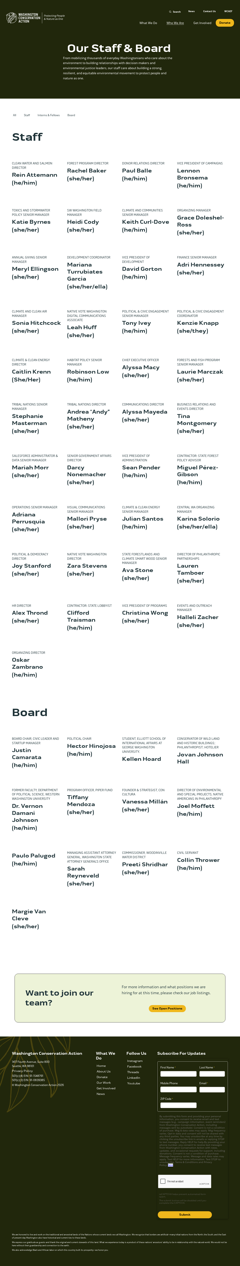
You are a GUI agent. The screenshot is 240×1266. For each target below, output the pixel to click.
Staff (27, 115)
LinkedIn (133, 1077)
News (191, 11)
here (170, 1165)
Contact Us (209, 11)
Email (202, 1083)
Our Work (104, 1082)
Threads (133, 1072)
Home (101, 1066)
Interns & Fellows (49, 115)
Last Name (206, 1067)
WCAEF (228, 11)
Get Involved (106, 1088)
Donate (225, 23)
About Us (104, 1071)
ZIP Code (165, 1099)
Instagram (135, 1061)
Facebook (134, 1066)
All (14, 115)
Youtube (133, 1083)
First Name (167, 1067)
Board (71, 115)
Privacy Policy (22, 1071)
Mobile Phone (169, 1083)
